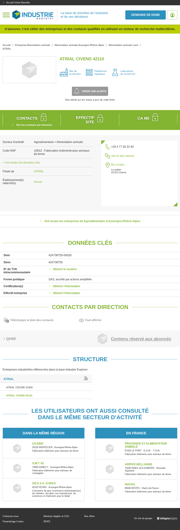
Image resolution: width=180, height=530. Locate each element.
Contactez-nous (11, 516)
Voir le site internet (122, 155)
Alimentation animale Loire (123, 45)
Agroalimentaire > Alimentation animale (58, 142)
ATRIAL (39, 171)
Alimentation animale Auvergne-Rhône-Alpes (79, 45)
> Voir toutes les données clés (21, 162)
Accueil (7, 45)
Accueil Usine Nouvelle (18, 2)
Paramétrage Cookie (13, 521)
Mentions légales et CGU (56, 516)
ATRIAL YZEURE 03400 (19, 387)
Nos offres (89, 516)
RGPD (47, 521)
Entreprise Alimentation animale (32, 45)
